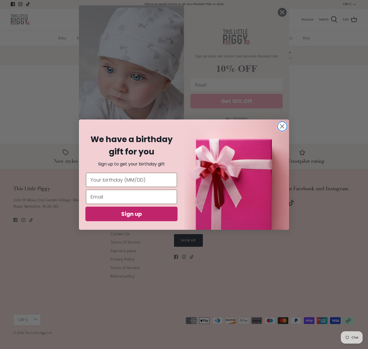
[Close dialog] (282, 126)
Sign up (131, 214)
